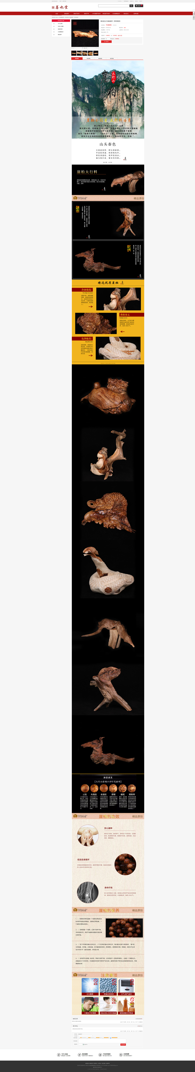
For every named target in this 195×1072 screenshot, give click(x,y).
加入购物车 (106, 41)
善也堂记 (126, 13)
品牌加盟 (136, 13)
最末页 (141, 1022)
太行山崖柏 (60, 23)
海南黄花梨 (60, 29)
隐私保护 (91, 1063)
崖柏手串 (86, 13)
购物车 (139, 5)
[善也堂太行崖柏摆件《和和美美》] (85, 33)
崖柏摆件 (66, 13)
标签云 (136, 1)
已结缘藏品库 (116, 13)
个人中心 (119, 1)
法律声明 (108, 1063)
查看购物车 (126, 1)
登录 (60, 1)
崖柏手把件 (77, 13)
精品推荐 (60, 34)
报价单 (140, 1)
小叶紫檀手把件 (96, 13)
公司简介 (99, 1063)
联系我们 (95, 1063)
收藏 (119, 35)
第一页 (132, 1022)
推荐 (121, 35)
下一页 (138, 1022)
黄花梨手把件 (106, 13)
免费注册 (64, 1)
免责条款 (87, 1063)
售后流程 (103, 1063)
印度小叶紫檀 (60, 26)
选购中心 (132, 1)
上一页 (135, 1022)
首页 (57, 13)
